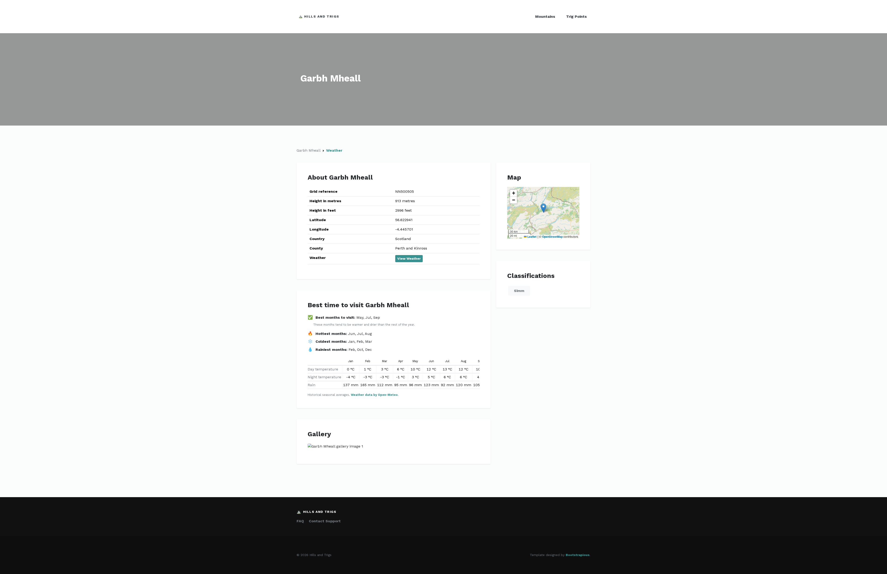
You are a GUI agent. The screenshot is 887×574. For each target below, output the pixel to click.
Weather (334, 150)
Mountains (545, 16)
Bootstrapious (577, 555)
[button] (543, 208)
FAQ (300, 521)
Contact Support (325, 521)
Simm (519, 291)
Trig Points (576, 16)
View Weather (409, 258)
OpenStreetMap (552, 236)
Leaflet (531, 236)
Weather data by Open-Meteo (374, 395)
